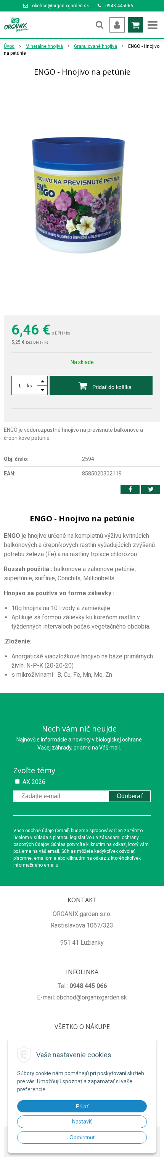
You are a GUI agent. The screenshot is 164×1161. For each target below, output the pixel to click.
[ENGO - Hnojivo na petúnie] (82, 197)
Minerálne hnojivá (44, 46)
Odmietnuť (82, 1137)
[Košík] (135, 25)
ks (29, 386)
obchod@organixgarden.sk (60, 5)
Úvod (9, 46)
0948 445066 (119, 5)
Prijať (82, 1106)
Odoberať (130, 796)
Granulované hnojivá (95, 46)
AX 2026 (34, 781)
